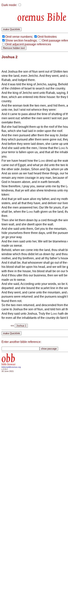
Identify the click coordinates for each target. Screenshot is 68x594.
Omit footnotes (47, 36)
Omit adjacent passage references (28, 44)
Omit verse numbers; (19, 36)
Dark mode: (9, 5)
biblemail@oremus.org (11, 367)
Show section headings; (21, 40)
